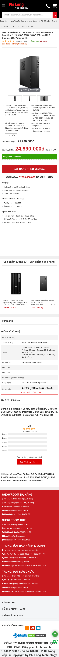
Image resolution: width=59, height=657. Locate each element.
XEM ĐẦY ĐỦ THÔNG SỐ (29, 392)
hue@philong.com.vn (17, 536)
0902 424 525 (33, 583)
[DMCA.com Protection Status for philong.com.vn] (37, 635)
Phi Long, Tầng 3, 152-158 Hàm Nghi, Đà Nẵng (21, 550)
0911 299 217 (32, 557)
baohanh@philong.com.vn (19, 561)
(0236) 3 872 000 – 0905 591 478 (32, 554)
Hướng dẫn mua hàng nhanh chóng (17, 187)
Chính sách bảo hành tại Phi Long (16, 190)
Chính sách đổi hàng (11, 193)
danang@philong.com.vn (18, 510)
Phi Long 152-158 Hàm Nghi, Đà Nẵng (18, 499)
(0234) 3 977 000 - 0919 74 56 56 (19, 528)
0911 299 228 (24, 579)
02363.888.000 (27, 177)
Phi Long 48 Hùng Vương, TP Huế (16, 524)
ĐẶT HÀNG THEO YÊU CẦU (29, 169)
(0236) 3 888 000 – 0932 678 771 (19, 506)
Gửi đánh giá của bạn (29, 462)
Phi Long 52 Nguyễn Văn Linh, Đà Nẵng (19, 502)
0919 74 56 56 (25, 532)
